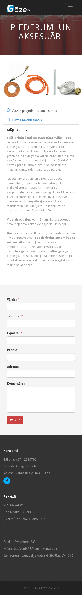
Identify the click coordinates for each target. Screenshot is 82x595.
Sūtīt (16, 420)
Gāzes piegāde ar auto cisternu (34, 110)
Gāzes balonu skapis (27, 120)
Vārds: (13, 299)
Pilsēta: (12, 349)
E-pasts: (14, 333)
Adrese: (13, 366)
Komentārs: (16, 383)
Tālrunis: (15, 316)
